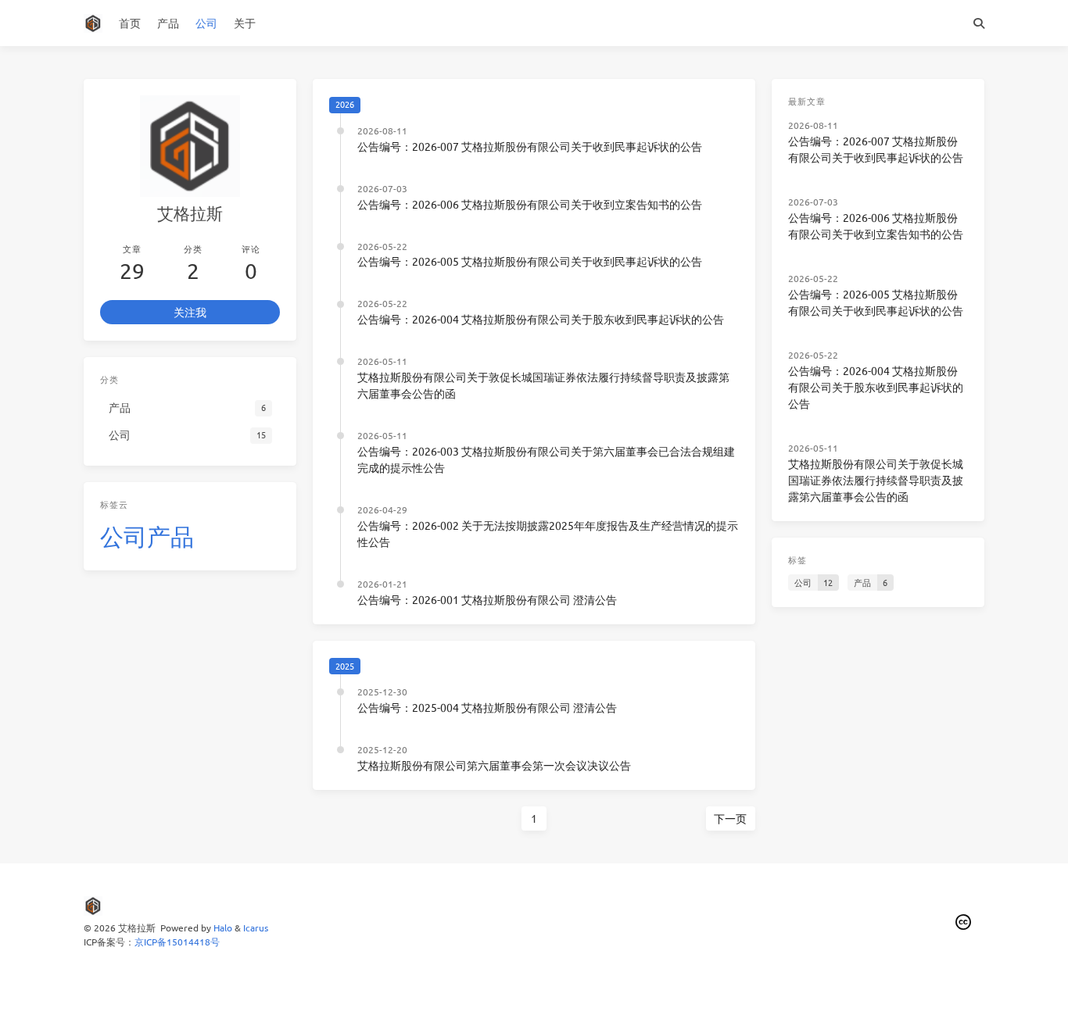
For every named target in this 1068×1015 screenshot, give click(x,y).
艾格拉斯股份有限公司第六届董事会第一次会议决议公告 (494, 765)
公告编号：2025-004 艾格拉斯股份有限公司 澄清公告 (487, 707)
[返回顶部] (797, 983)
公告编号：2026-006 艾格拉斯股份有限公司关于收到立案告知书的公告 (529, 204)
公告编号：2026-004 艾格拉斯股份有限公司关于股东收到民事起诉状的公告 (540, 319)
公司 (206, 23)
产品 (168, 23)
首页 (130, 23)
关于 (245, 23)
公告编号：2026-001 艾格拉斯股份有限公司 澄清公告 (487, 599)
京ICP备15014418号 (177, 941)
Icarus (255, 927)
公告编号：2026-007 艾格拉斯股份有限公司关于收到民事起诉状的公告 (529, 146)
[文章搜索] (979, 23)
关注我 (190, 312)
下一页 (730, 818)
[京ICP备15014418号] (964, 922)
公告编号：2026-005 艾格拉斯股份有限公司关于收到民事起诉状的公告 (529, 261)
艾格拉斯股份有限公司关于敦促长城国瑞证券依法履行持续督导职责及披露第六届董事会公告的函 (875, 479)
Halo (222, 927)
